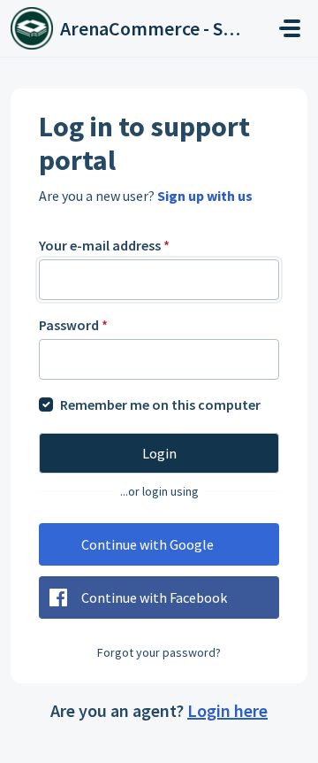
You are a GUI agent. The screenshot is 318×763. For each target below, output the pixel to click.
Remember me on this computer (160, 404)
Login (159, 453)
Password (73, 325)
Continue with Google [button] (147, 544)
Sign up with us (205, 195)
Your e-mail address (104, 245)
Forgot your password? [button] (159, 652)
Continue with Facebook (154, 597)
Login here (227, 710)
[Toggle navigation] (289, 28)
